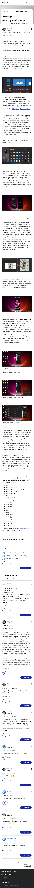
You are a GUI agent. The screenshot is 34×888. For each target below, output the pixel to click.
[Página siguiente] (13, 578)
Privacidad (4, 877)
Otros (28, 32)
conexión (14, 553)
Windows (17, 558)
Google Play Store (25, 109)
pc (15, 555)
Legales (3, 880)
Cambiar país (5, 883)
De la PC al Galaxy (6, 369)
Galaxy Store (15, 109)
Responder (26, 615)
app (6, 553)
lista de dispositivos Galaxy (22, 528)
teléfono (8, 558)
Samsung (23, 555)
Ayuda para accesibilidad (8, 871)
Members (8, 555)
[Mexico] (5, 2)
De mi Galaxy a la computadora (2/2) (12, 397)
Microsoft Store (18, 68)
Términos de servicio (7, 874)
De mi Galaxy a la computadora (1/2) (12, 372)
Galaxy (23, 553)
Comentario (25, 568)
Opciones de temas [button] (29, 15)
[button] (29, 29)
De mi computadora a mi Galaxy (11, 422)
